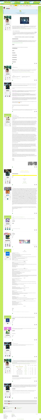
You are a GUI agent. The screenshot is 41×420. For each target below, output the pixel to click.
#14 (36, 383)
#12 (36, 342)
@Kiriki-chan (26, 371)
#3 (36, 82)
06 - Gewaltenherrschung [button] (14, 59)
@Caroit (32, 344)
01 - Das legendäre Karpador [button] (14, 48)
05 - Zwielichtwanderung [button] (14, 57)
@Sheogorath (19, 70)
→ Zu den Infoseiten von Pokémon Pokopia (21, 13)
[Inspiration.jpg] (24, 20)
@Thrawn (26, 366)
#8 (36, 232)
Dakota (36, 165)
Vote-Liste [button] (13, 44)
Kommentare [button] (13, 318)
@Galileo (25, 369)
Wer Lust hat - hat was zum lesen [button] (15, 173)
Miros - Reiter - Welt (24, 183)
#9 (36, 249)
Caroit (11, 8)
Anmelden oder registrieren (6, 0)
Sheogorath (18, 78)
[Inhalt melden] (34, 63)
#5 (36, 169)
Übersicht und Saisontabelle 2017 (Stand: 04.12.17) (9, 407)
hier (32, 41)
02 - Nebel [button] (13, 50)
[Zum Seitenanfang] (40, 419)
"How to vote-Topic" (20, 28)
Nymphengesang (22, 243)
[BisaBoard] (20, 3)
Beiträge (5, 92)
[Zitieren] (36, 63)
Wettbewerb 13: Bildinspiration (19, 407)
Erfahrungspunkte (6, 25)
